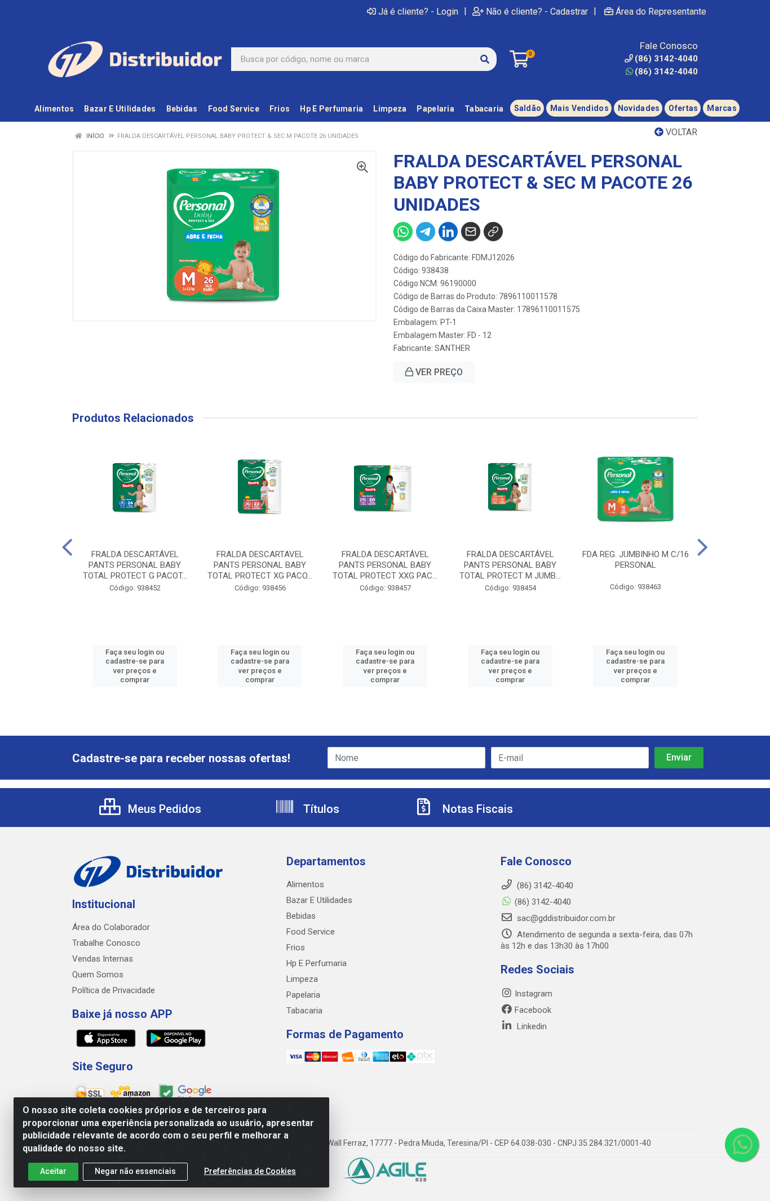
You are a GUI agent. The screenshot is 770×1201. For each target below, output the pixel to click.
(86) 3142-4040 (666, 71)
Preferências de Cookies (250, 1171)
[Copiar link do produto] (493, 231)
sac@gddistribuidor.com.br (565, 918)
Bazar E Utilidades (319, 900)
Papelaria (303, 995)
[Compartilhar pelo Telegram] (425, 231)
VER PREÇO (438, 372)
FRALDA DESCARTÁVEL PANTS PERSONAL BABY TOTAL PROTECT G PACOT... (135, 565)
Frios (295, 947)
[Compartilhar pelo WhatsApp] (403, 231)
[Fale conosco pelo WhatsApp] (742, 1145)
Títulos (319, 809)
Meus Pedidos (163, 809)
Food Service (310, 932)
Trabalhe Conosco (106, 943)
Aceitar (53, 1171)
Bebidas (301, 916)
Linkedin (531, 1026)
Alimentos (305, 884)
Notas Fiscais (476, 809)
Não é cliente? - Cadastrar (537, 11)
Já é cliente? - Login (418, 11)
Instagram (533, 994)
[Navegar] (67, 547)
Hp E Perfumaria (316, 963)
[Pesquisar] (485, 59)
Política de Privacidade (113, 990)
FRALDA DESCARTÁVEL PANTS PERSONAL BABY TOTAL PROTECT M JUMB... (510, 565)
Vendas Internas (102, 959)
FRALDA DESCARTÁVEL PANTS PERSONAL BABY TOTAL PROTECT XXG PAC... (385, 565)
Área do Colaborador (111, 927)
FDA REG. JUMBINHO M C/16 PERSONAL (635, 559)
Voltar (680, 132)
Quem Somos (97, 974)
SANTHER (452, 348)
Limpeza (302, 979)
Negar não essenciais (135, 1171)
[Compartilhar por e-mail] (470, 231)
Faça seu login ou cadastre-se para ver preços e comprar (134, 666)
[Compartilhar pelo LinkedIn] (448, 231)
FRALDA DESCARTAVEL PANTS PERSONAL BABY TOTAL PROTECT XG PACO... (259, 565)
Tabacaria (304, 1011)
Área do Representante (661, 11)
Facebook (533, 1010)
